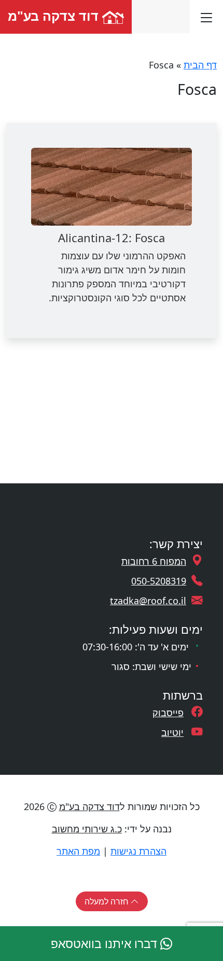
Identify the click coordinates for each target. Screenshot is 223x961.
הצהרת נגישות (138, 851)
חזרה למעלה (108, 901)
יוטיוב (172, 732)
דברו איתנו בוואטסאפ (105, 943)
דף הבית (200, 65)
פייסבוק (168, 712)
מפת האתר (78, 851)
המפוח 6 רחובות (153, 561)
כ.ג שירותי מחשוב (87, 829)
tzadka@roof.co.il (148, 600)
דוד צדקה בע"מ (55, 15)
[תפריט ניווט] (206, 16)
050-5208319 (158, 581)
